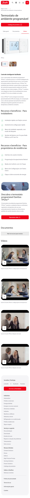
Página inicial (4, 8)
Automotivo (7, 398)
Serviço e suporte (9, 428)
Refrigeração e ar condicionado (12, 419)
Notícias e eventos (9, 473)
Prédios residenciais (9, 422)
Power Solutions (8, 463)
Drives (5, 453)
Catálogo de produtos (9, 466)
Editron (6, 456)
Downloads (7, 433)
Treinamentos (7, 441)
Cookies (6, 490)
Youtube (22, 384)
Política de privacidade (10, 478)
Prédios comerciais (9, 401)
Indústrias (7, 396)
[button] (19, 2)
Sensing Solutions (8, 461)
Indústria (6, 411)
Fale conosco (7, 444)
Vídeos (25, 31)
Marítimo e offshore (9, 414)
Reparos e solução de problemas (12, 439)
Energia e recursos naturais (11, 406)
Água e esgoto (8, 424)
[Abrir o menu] (27, 2)
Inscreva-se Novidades (15, 388)
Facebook (15, 384)
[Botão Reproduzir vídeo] (4, 263)
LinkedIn (6, 384)
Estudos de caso (8, 436)
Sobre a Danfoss (9, 470)
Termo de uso (7, 482)
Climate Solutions (8, 450)
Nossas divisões (8, 448)
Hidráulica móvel (8, 416)
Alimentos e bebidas (9, 408)
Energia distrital (8, 403)
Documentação (8, 431)
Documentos (16, 31)
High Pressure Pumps (9, 458)
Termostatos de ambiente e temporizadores (11, 10)
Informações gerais (9, 486)
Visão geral (6, 31)
